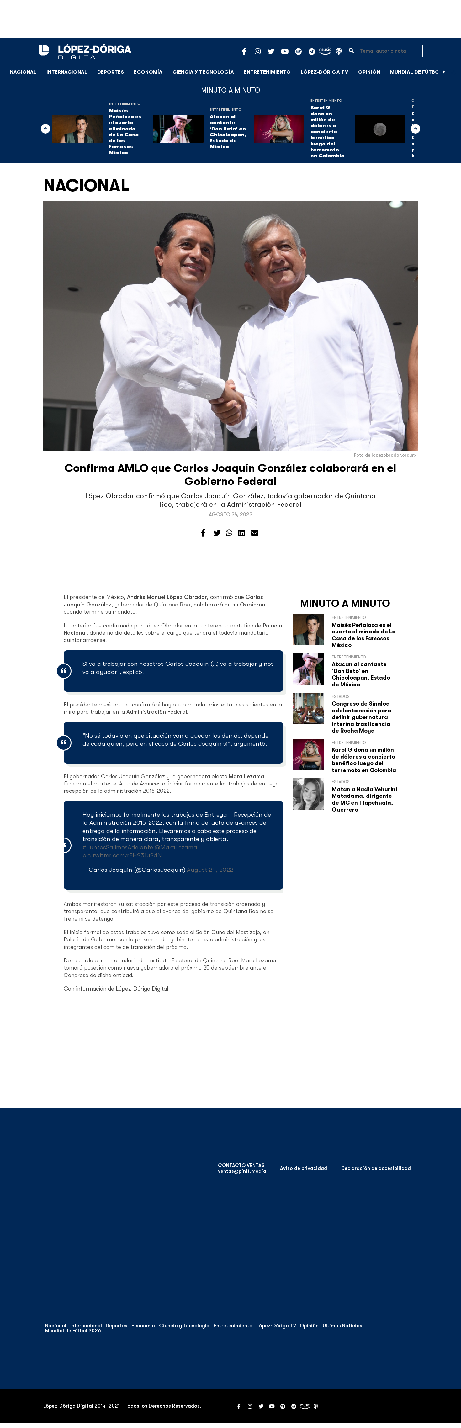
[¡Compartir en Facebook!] (203, 533)
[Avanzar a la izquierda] (45, 129)
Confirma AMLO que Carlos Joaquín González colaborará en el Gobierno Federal (230, 475)
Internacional (66, 72)
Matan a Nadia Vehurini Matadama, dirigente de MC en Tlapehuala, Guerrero (364, 799)
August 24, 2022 (210, 869)
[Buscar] (453, 72)
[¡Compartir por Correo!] (254, 533)
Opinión (369, 72)
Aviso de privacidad (303, 1168)
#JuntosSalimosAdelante (117, 847)
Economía (148, 72)
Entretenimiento (267, 72)
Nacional (23, 72)
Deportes (110, 72)
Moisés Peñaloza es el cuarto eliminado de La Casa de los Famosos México (125, 132)
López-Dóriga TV (324, 72)
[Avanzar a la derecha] (444, 72)
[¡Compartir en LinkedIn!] (241, 533)
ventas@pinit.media (242, 1171)
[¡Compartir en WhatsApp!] (229, 533)
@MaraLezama (176, 847)
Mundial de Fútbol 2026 (423, 72)
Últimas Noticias (342, 1325)
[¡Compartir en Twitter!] (217, 533)
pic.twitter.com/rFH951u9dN (122, 855)
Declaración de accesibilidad (376, 1168)
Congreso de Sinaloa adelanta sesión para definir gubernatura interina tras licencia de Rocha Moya (361, 717)
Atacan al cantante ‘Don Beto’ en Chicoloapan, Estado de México (228, 132)
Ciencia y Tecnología (203, 72)
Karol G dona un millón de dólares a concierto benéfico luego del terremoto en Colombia (327, 132)
